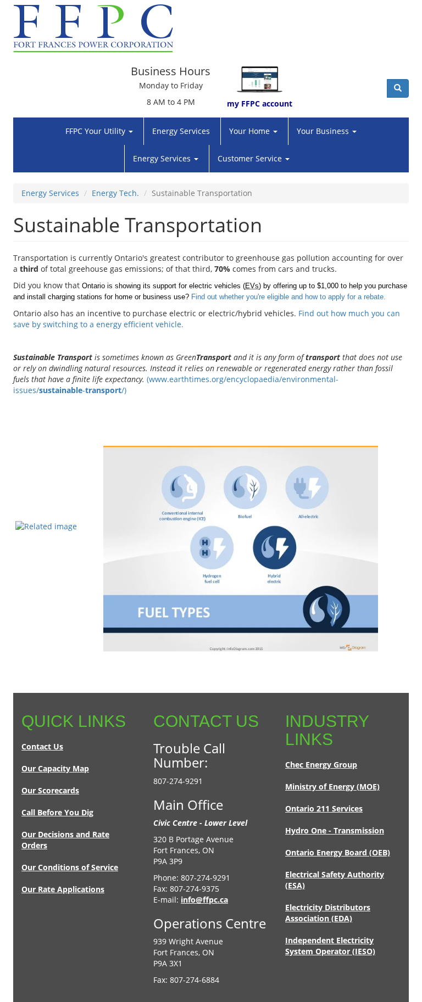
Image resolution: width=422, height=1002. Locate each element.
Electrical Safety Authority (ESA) (334, 880)
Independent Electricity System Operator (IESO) (330, 945)
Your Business (324, 131)
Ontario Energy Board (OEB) (337, 852)
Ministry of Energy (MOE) (332, 786)
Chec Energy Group (321, 764)
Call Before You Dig (57, 812)
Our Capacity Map (55, 768)
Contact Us (42, 746)
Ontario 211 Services (324, 808)
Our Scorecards (50, 790)
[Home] (97, 28)
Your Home (250, 131)
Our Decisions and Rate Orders (65, 839)
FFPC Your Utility (96, 131)
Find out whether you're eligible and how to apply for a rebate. (288, 297)
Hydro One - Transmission (334, 830)
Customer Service (251, 158)
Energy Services (181, 131)
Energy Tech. (115, 193)
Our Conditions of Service (69, 867)
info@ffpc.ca (204, 899)
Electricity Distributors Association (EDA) (327, 912)
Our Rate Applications (62, 889)
